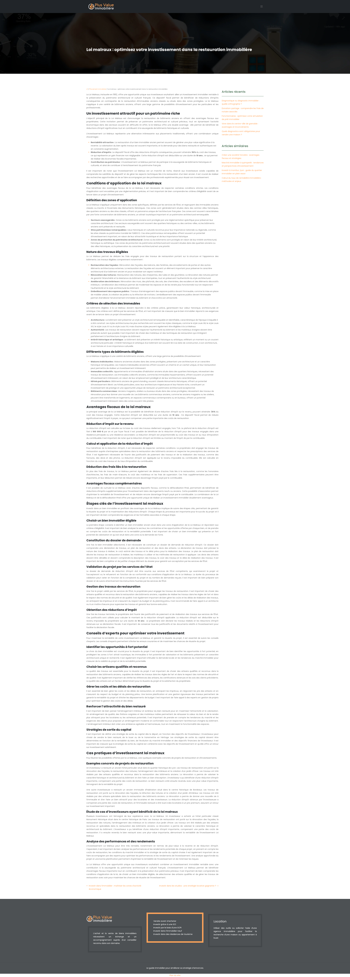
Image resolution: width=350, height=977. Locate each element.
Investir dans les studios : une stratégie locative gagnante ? (187, 885)
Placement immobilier (97, 89)
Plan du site (175, 975)
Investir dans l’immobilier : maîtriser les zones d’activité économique (115, 887)
